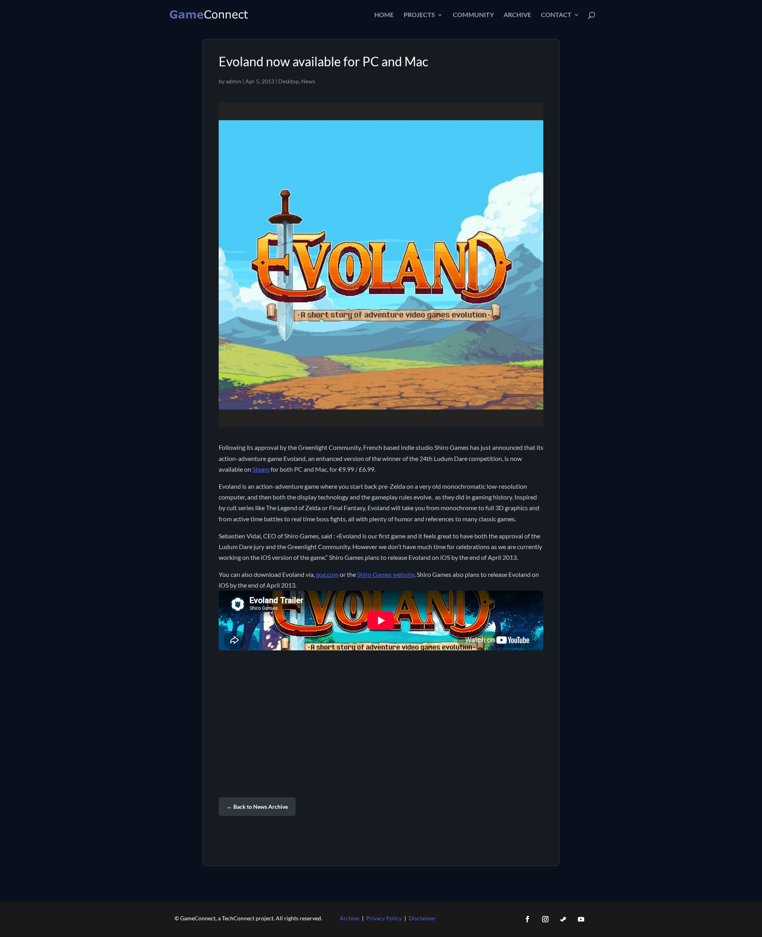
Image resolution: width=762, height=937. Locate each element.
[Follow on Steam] (563, 919)
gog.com (327, 574)
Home (384, 15)
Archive (517, 15)
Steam (260, 469)
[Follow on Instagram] (545, 919)
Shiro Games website (385, 574)
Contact (556, 15)
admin (233, 81)
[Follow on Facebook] (527, 919)
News (308, 81)
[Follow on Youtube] (581, 919)
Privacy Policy (384, 918)
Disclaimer (422, 918)
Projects (419, 15)
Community (473, 15)
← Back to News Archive (257, 806)
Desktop (288, 81)
